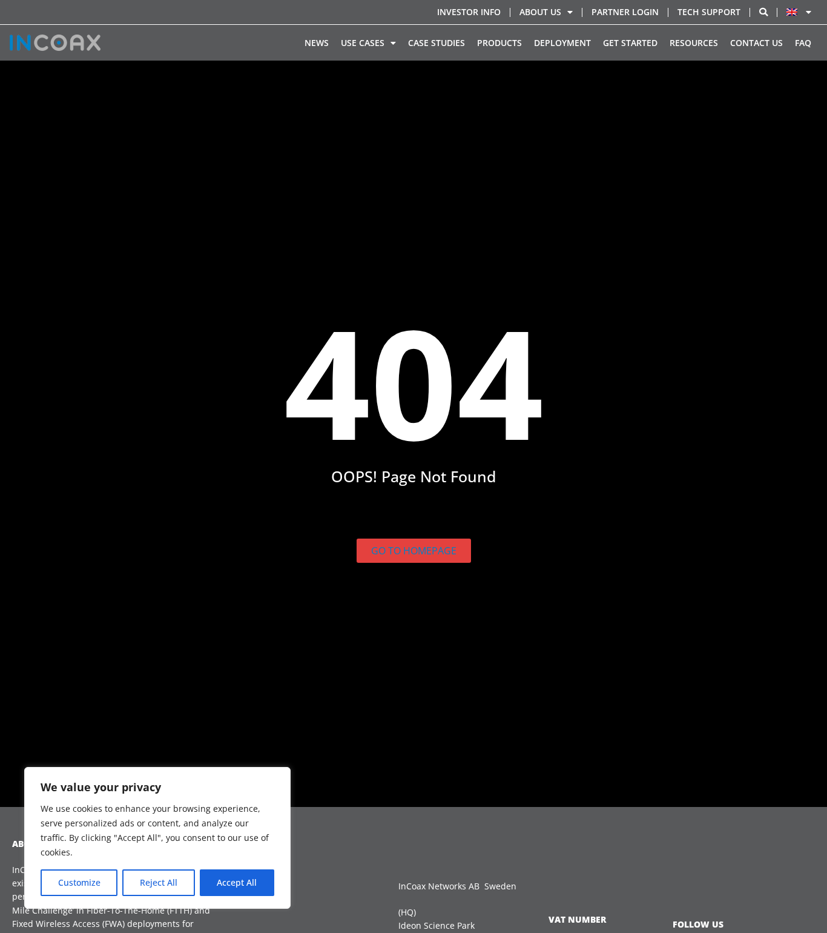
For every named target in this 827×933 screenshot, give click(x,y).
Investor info (469, 12)
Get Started (630, 42)
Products (499, 42)
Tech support (708, 12)
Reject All (158, 882)
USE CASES (362, 42)
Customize (79, 882)
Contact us (756, 42)
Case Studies (436, 42)
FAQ (803, 42)
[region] (157, 838)
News (317, 42)
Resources (694, 42)
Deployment (562, 42)
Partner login (625, 12)
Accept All (237, 882)
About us (540, 12)
